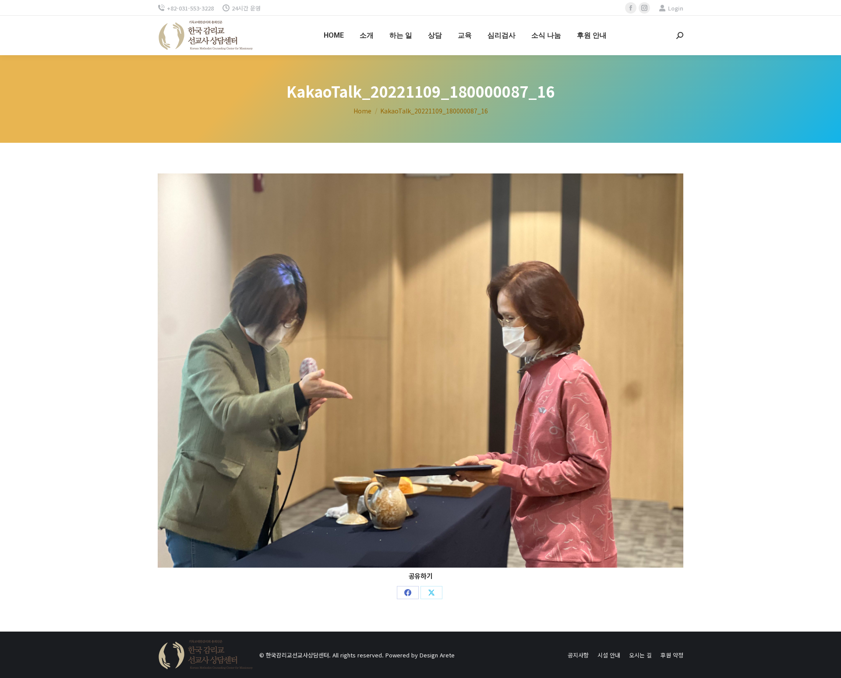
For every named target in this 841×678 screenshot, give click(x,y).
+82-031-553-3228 (190, 8)
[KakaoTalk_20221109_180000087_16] (420, 370)
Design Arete (437, 655)
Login (675, 8)
